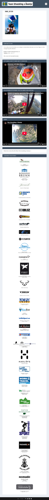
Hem (18, 498)
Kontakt (21, 498)
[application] (24, 75)
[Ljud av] (43, 86)
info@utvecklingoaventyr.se (13, 51)
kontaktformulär (15, 56)
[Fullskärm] (45, 86)
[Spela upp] (4, 86)
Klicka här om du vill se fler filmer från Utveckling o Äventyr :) (17, 150)
